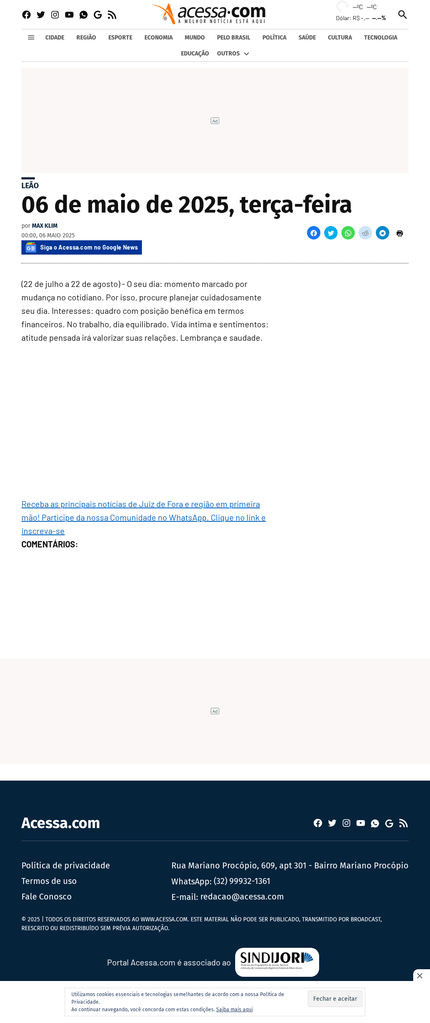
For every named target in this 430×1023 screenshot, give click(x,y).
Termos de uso (49, 881)
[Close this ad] (421, 975)
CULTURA (340, 37)
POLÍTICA (274, 37)
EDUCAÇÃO (195, 53)
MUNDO (195, 37)
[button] (313, 232)
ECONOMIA (158, 37)
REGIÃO (86, 37)
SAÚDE (307, 37)
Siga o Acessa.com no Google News (89, 247)
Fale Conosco (46, 897)
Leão (30, 185)
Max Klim (45, 225)
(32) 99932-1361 (242, 881)
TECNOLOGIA (380, 37)
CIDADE (54, 37)
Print (399, 232)
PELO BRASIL (233, 37)
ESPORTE (120, 37)
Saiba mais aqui (234, 1009)
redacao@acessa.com (242, 897)
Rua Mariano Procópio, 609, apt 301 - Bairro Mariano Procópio (290, 865)
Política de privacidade (65, 865)
